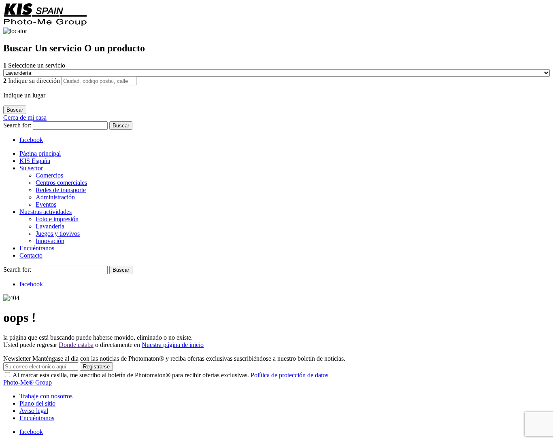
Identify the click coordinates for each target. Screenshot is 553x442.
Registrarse (96, 367)
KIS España (34, 160)
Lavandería (50, 226)
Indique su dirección (32, 80)
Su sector (31, 168)
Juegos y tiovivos (58, 233)
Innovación (50, 240)
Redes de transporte (61, 189)
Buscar (121, 126)
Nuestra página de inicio (173, 344)
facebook (31, 139)
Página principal (40, 153)
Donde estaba (76, 344)
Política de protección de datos (289, 375)
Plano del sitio (37, 403)
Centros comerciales (61, 182)
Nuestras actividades (45, 211)
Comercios (49, 175)
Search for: (18, 125)
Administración (55, 197)
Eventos (46, 204)
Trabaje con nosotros (45, 396)
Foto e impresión (57, 219)
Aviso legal (33, 410)
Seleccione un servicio (34, 65)
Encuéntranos (36, 248)
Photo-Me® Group (27, 382)
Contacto (31, 255)
